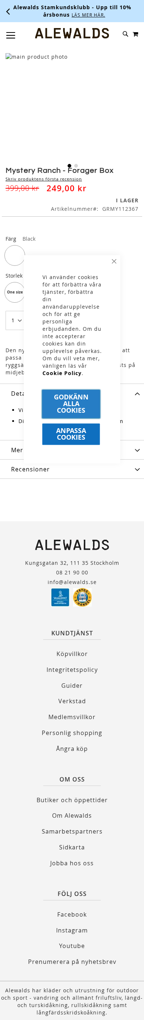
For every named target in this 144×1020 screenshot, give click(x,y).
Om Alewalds (72, 815)
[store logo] (72, 33)
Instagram (72, 930)
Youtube (72, 946)
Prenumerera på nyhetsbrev (72, 962)
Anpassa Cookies (71, 434)
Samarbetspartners (72, 831)
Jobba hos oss (72, 863)
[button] (68, 165)
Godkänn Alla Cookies (71, 403)
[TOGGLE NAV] (11, 35)
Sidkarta (72, 847)
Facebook (72, 914)
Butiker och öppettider (72, 800)
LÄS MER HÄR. (86, 15)
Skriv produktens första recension (44, 179)
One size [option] (15, 292)
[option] (15, 255)
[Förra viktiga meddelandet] (8, 11)
